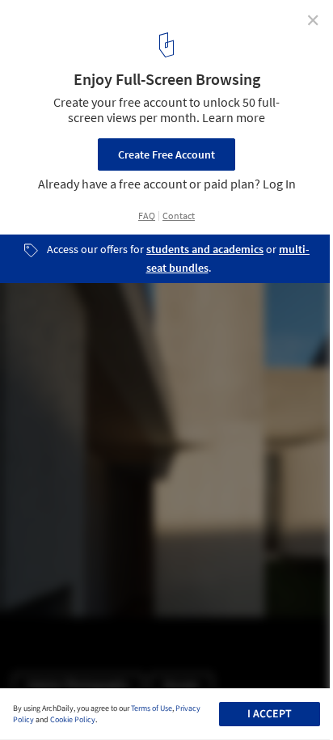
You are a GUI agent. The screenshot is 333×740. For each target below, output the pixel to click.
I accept (269, 714)
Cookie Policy (72, 719)
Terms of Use (151, 708)
